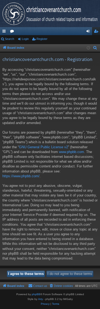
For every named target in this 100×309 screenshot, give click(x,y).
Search (9, 38)
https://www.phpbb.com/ (20, 176)
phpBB (36, 294)
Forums (13, 32)
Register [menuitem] (97, 32)
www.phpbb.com (71, 152)
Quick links (5, 32)
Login (25, 38)
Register (42, 38)
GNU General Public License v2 (43, 147)
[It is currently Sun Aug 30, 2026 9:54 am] (88, 48)
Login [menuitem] (89, 32)
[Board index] (50, 13)
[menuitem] (95, 48)
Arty (40, 299)
